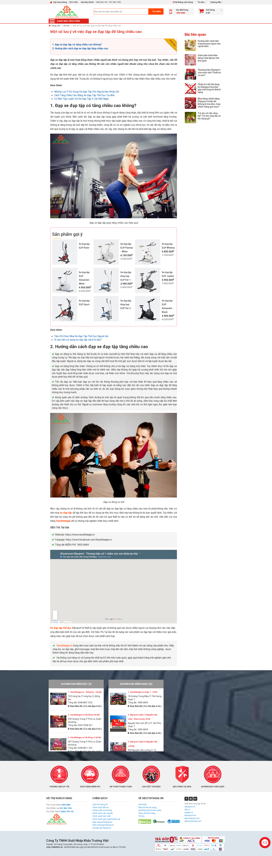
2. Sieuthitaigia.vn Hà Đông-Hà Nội (83, 715)
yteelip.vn (188, 812)
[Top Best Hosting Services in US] (159, 821)
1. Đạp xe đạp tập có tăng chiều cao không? (77, 44)
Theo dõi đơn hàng (146, 813)
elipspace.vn (190, 815)
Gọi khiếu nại (52, 808)
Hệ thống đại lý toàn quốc (149, 810)
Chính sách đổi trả (100, 807)
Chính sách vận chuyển (102, 813)
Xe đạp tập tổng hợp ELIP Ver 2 (125, 304)
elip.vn (187, 809)
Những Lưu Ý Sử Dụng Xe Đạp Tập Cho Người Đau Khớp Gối (86, 91)
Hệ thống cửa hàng (183, 2)
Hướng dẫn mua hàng (102, 810)
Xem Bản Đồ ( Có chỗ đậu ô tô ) (86, 706)
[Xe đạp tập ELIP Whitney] (147, 252)
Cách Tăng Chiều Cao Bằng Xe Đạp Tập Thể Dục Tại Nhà (84, 95)
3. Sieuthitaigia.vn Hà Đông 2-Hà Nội (84, 737)
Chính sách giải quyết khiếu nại (106, 819)
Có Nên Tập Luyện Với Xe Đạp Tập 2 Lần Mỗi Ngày (81, 98)
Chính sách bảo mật (101, 816)
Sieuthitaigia (63, 521)
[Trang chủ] (67, 11)
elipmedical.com (192, 818)
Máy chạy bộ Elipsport (102, 822)
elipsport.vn (189, 806)
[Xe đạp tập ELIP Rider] (64, 252)
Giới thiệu (142, 804)
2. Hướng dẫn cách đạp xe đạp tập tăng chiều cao (80, 48)
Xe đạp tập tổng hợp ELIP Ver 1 (125, 276)
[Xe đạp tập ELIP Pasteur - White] (106, 252)
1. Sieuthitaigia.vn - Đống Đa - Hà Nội (85, 692)
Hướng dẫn (215, 2)
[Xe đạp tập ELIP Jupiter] (147, 280)
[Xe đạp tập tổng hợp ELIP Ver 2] (106, 308)
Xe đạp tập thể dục (60, 628)
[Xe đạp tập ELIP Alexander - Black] (147, 308)
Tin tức (201, 2)
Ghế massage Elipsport (103, 825)
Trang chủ (55, 25)
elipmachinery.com (192, 821)
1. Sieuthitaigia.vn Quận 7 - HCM (142, 692)
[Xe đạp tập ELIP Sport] (64, 308)
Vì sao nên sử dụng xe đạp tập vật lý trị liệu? (78, 339)
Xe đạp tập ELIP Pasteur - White (126, 248)
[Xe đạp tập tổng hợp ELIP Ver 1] (106, 280)
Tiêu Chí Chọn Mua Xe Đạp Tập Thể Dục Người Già (81, 336)
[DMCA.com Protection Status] (144, 821)
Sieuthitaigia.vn (64, 645)
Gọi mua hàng (53, 804)
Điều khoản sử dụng (147, 807)
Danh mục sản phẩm (68, 21)
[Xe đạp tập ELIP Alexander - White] (64, 280)
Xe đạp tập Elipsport (101, 828)
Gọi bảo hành (53, 811)
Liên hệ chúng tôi (100, 804)
